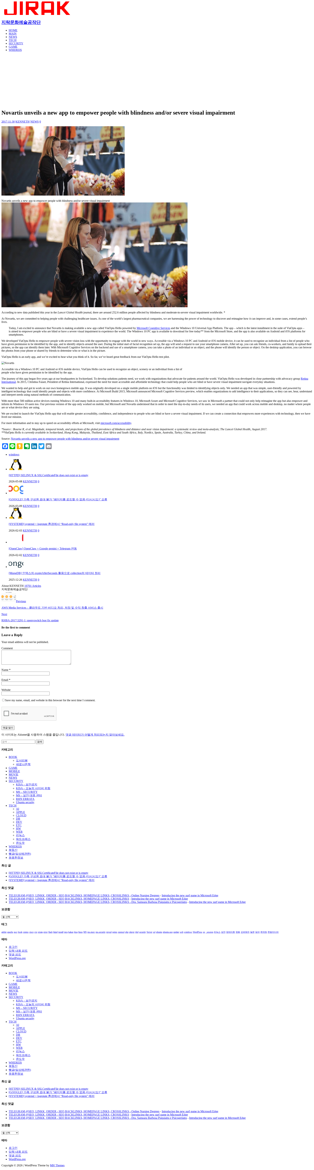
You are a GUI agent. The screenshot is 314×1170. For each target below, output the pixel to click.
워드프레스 (23, 839)
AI (17, 808)
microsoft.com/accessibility (115, 423)
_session (209, 932)
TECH (13, 40)
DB (18, 818)
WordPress (197, 932)
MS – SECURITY (27, 791)
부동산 (13, 849)
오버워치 (245, 932)
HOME (13, 30)
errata (40, 932)
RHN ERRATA (25, 799)
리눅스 (20, 835)
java (66, 932)
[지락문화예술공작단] (37, 13)
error (45, 932)
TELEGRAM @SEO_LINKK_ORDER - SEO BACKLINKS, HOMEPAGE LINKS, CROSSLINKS (69, 898)
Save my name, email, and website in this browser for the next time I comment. (50, 700)
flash (50, 932)
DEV (19, 821)
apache (10, 932)
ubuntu (159, 932)
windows (14, 454)
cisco (31, 932)
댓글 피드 (15, 954)
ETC (19, 825)
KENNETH (22, 121)
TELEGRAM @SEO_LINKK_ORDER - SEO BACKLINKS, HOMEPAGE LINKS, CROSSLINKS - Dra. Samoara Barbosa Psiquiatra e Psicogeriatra (98, 902)
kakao (70, 932)
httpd (55, 932)
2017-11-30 (8, 121)
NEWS (13, 36)
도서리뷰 (22, 760)
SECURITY (16, 43)
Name (5, 669)
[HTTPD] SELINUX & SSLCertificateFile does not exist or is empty (48, 475)
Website (6, 689)
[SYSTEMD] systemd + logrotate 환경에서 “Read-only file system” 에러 (51, 524)
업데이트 (230, 932)
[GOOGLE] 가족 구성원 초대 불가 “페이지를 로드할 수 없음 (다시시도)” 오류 (58, 499)
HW (18, 828)
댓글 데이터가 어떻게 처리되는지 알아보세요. (95, 734)
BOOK (13, 757)
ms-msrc (91, 932)
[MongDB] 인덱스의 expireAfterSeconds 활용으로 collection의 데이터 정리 (54, 573)
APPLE (20, 812)
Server (149, 932)
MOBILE (14, 771)
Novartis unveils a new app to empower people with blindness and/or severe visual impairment (65, 438)
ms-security (101, 932)
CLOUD (21, 815)
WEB (19, 831)
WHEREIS (15, 49)
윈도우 (20, 842)
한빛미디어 (273, 932)
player (131, 932)
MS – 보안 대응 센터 (29, 795)
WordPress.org (17, 958)
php (126, 932)
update (176, 932)
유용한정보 (16, 857)
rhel (136, 932)
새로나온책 (23, 764)
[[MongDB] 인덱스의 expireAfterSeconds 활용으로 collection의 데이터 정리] (16, 566)
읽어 (257, 932)
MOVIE (13, 774)
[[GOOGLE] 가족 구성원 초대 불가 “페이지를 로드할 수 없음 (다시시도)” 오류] (16, 493)
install (60, 932)
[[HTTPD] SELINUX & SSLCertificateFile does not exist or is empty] (16, 469)
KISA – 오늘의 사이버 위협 (33, 788)
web (181, 932)
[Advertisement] (157, 80)
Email (5, 679)
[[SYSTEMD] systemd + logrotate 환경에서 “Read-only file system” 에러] (16, 517)
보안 (223, 932)
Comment (7, 648)
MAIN (13, 33)
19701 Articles (32, 585)
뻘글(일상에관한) (20, 853)
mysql (109, 932)
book (20, 932)
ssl (154, 932)
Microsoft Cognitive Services (153, 328)
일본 (252, 932)
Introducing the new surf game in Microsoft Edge (190, 895)
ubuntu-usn (168, 932)
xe (204, 932)
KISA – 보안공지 (26, 784)
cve (35, 932)
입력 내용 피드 (18, 950)
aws (15, 932)
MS (85, 932)
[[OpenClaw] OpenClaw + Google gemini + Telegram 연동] (16, 542)
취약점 (263, 932)
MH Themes (57, 1165)
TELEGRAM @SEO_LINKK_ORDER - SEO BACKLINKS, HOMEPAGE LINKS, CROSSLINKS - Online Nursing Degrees (84, 895)
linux (80, 932)
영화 (238, 932)
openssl (121, 932)
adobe (4, 932)
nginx (114, 932)
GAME (13, 46)
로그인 (13, 946)
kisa (76, 932)
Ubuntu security (25, 802)
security (142, 932)
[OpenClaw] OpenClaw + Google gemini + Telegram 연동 (43, 548)
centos (26, 932)
